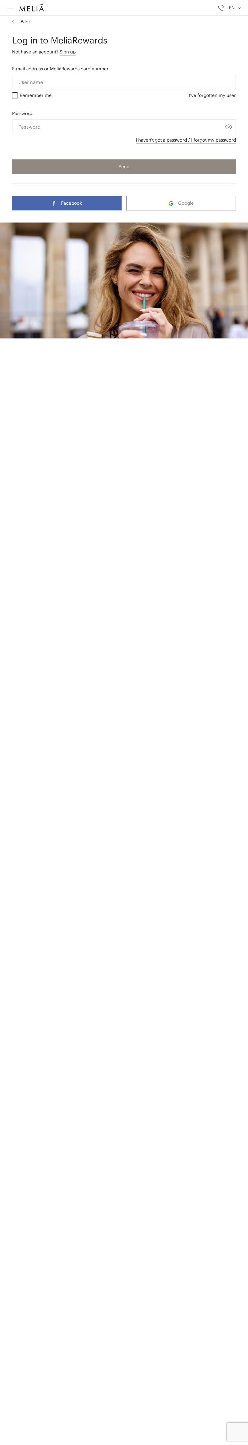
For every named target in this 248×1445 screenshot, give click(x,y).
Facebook (71, 203)
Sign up (68, 52)
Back (26, 21)
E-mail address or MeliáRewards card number (60, 69)
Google (186, 203)
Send (124, 166)
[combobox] (233, 8)
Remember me (36, 95)
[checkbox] (15, 95)
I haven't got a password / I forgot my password (186, 140)
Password (22, 113)
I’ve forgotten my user (212, 95)
